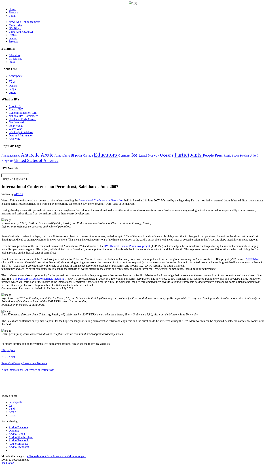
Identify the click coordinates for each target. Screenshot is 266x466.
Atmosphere (62, 155)
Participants (188, 155)
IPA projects (8, 350)
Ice (135, 155)
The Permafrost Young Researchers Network (38, 278)
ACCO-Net (252, 259)
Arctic (47, 155)
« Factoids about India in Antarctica (47, 456)
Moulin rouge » (77, 456)
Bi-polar (77, 155)
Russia (228, 155)
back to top (7, 462)
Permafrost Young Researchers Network (24, 363)
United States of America (36, 160)
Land (143, 155)
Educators (106, 154)
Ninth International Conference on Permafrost (27, 369)
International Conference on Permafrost (101, 200)
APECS (18, 194)
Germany (124, 155)
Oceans (167, 155)
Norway (154, 155)
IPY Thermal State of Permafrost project (127, 246)
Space (236, 155)
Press (219, 155)
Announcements (11, 155)
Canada (88, 155)
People (209, 155)
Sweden (245, 155)
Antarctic (31, 155)
